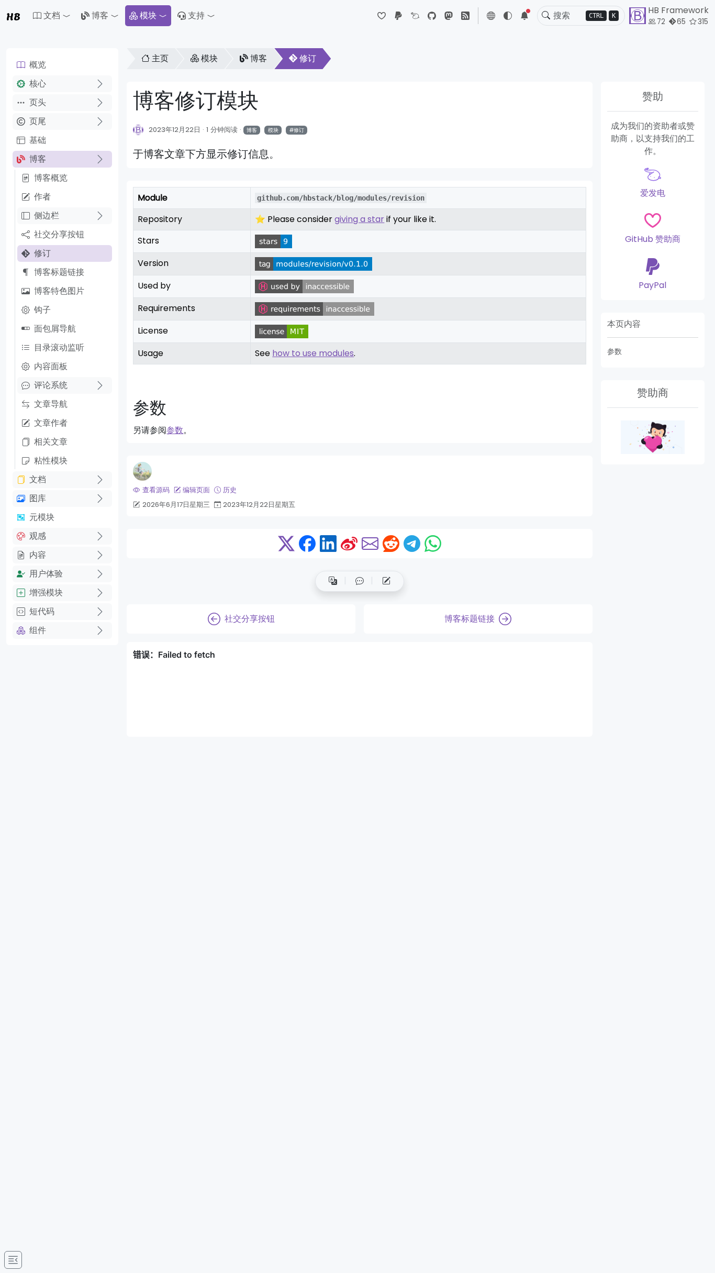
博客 (100, 15)
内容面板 (51, 366)
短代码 (41, 611)
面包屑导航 (55, 329)
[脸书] (307, 543)
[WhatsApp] (432, 543)
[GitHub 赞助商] (381, 15)
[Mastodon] (448, 15)
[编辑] (386, 581)
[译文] (333, 581)
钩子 (42, 310)
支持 (196, 15)
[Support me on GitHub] (652, 437)
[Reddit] (391, 543)
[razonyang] (142, 471)
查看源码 (155, 490)
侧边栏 (46, 215)
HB (13, 16)
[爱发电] (415, 15)
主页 (160, 58)
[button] (52, 15)
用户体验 (46, 574)
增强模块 (46, 592)
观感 (37, 536)
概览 (37, 65)
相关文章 (51, 442)
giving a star (359, 219)
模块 (148, 15)
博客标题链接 (59, 272)
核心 (37, 84)
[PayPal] (398, 15)
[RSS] (465, 15)
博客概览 (51, 178)
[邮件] (370, 543)
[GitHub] (431, 15)
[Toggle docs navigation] (13, 1260)
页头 (37, 102)
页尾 (37, 121)
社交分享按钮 (59, 234)
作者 (42, 197)
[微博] (349, 543)
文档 (37, 479)
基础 (37, 140)
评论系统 (51, 385)
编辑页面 (196, 490)
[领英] (328, 543)
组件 (37, 630)
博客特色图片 (59, 291)
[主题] (507, 15)
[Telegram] (412, 543)
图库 (37, 498)
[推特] (286, 543)
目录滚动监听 (59, 347)
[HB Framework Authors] (138, 129)
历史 (230, 490)
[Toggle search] (546, 16)
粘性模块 (51, 461)
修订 (42, 253)
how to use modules (313, 353)
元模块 (41, 517)
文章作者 (51, 423)
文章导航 (51, 404)
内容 (37, 555)
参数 (614, 351)
